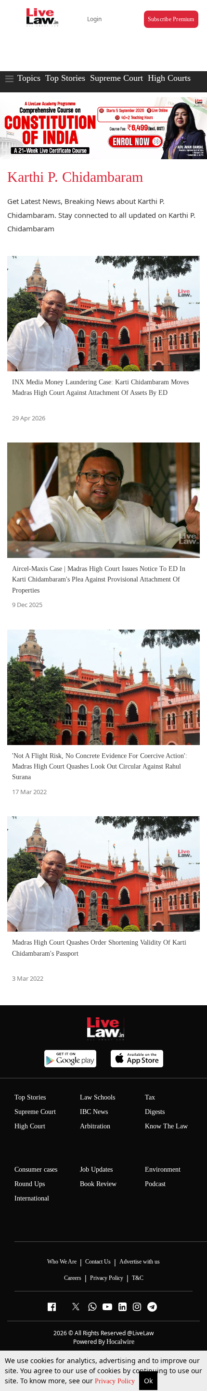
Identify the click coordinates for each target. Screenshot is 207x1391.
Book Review (98, 1184)
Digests (155, 1111)
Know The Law (166, 1126)
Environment (163, 1169)
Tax (150, 1097)
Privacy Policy (116, 1381)
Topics (28, 78)
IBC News (94, 1111)
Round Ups (29, 1184)
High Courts (169, 78)
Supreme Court (116, 78)
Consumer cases (35, 1169)
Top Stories (65, 78)
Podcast (155, 1184)
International (31, 1198)
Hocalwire (120, 1341)
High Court (29, 1126)
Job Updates (96, 1169)
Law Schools (97, 1097)
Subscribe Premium (171, 19)
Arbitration (95, 1126)
